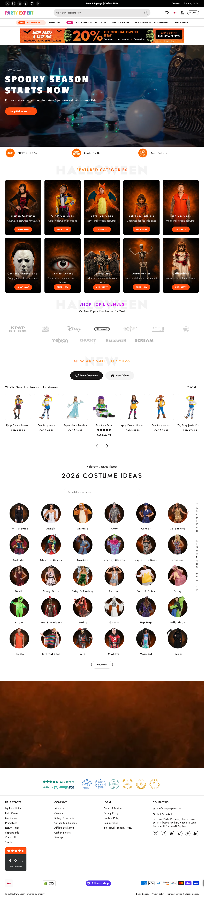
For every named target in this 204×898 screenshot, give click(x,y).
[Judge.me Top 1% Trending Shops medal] (154, 784)
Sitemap (58, 837)
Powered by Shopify (35, 893)
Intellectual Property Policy (118, 828)
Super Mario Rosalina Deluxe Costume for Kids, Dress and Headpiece (75, 425)
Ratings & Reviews (64, 818)
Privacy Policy (111, 813)
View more (102, 664)
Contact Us (11, 837)
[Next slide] (107, 446)
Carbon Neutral (62, 832)
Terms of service (174, 893)
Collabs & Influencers (65, 823)
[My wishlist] (167, 13)
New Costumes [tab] (89, 375)
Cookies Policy (112, 818)
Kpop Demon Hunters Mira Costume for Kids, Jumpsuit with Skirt (132, 425)
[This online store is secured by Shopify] (49, 883)
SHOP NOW (23, 229)
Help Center (11, 813)
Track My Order (191, 3)
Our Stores (11, 818)
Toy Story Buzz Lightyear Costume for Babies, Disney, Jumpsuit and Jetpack (104, 425)
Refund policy (142, 893)
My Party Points (13, 808)
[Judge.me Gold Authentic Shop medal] (127, 784)
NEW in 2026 (27, 153)
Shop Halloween (18, 111)
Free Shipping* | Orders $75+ (102, 3)
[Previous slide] (97, 446)
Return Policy (12, 828)
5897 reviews (16, 866)
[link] (186, 330)
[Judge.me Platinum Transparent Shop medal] (114, 784)
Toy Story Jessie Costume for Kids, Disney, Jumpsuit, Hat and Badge (46, 425)
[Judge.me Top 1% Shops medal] (141, 784)
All (197, 503)
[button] (174, 13)
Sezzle (8, 842)
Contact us (176, 3)
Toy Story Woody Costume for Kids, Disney (161, 425)
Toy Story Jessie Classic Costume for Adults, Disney (190, 425)
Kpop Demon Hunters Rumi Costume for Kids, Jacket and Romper (17, 425)
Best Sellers (158, 153)
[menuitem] (28, 808)
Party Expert (19, 893)
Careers (58, 813)
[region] (102, 3)
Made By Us (92, 153)
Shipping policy (192, 893)
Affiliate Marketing (64, 828)
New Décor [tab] (122, 375)
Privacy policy (158, 893)
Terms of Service (113, 808)
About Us (59, 808)
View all (191, 387)
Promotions (11, 823)
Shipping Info (12, 832)
